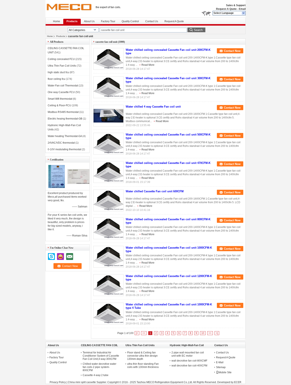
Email (242, 8)
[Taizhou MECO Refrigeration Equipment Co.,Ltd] (243, 13)
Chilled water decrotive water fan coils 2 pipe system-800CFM (99, 367)
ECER (237, 382)
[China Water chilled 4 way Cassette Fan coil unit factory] (108, 116)
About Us (89, 21)
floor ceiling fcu (56, 78)
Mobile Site (225, 372)
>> (210, 333)
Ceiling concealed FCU (61, 59)
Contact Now (232, 50)
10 (202, 333)
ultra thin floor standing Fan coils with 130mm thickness (143, 365)
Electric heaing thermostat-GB (65, 118)
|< (137, 333)
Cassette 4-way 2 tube (95, 375)
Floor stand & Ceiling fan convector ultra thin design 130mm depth (142, 355)
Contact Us (151, 21)
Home (56, 21)
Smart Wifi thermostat (60, 98)
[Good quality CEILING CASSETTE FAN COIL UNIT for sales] (57, 187)
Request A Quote (226, 8)
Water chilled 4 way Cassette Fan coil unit (153, 106)
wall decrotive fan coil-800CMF (189, 360)
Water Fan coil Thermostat (63, 85)
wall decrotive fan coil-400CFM (189, 365)
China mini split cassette (82, 382)
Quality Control (130, 21)
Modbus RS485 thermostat (63, 112)
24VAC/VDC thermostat (61, 142)
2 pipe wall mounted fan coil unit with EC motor (187, 354)
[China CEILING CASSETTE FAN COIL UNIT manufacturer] (68, 8)
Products (72, 21)
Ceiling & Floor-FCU (59, 105)
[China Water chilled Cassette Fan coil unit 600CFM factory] (108, 200)
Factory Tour (108, 21)
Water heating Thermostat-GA (65, 136)
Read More (147, 64)
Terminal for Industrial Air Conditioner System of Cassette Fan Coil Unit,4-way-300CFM (101, 355)
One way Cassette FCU (61, 92)
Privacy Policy (58, 382)
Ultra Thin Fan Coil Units (62, 65)
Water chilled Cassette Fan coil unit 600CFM (155, 191)
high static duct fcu (58, 72)
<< (143, 333)
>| (217, 333)
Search (198, 30)
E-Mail (219, 362)
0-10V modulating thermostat (64, 149)
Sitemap (221, 367)
